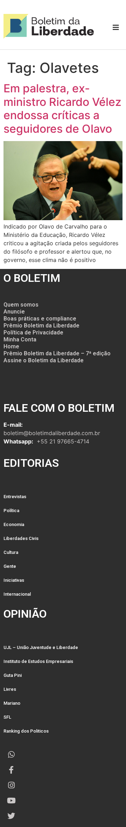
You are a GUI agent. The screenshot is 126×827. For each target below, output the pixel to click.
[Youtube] (11, 800)
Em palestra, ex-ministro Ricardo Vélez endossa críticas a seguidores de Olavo (62, 108)
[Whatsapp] (11, 754)
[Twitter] (11, 816)
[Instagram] (11, 785)
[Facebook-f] (11, 770)
